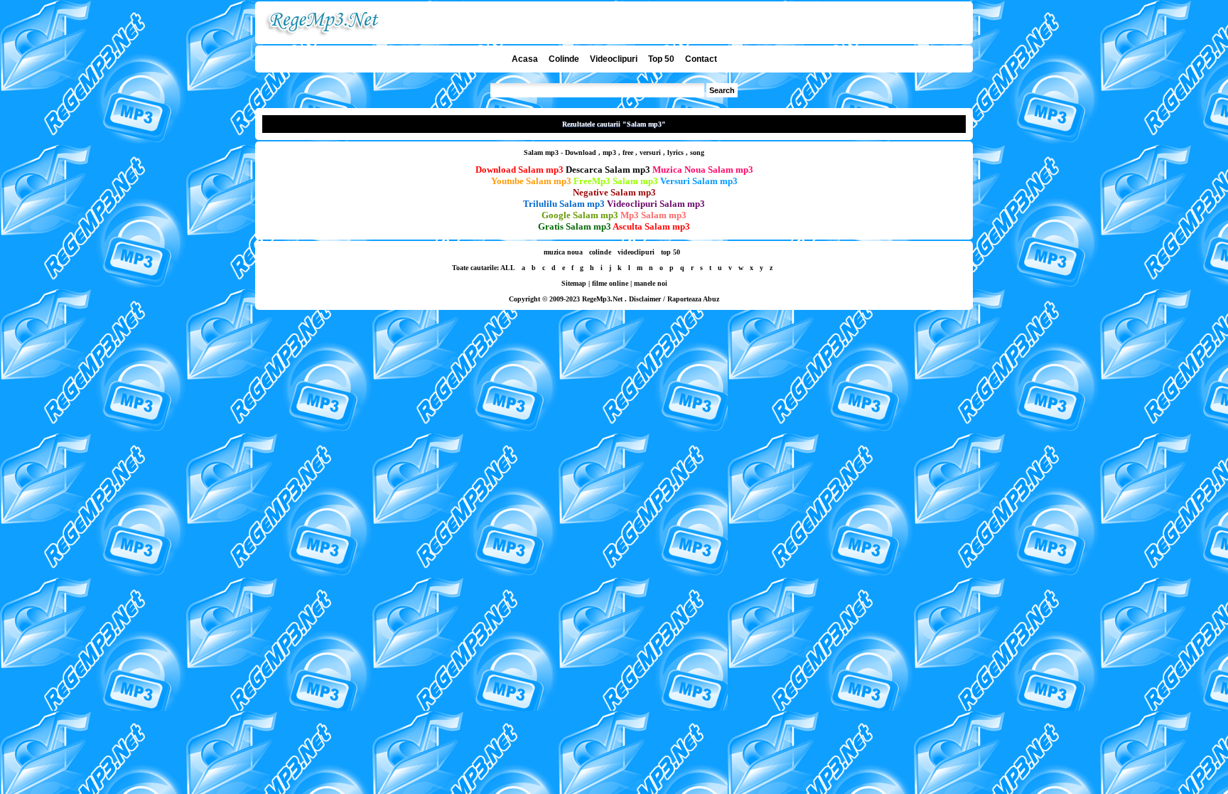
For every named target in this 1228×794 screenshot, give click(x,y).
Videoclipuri (613, 59)
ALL (507, 268)
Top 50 (661, 59)
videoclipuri (636, 252)
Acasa (525, 59)
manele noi (650, 283)
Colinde (564, 59)
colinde (600, 252)
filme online (610, 283)
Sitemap (573, 283)
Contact (701, 59)
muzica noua (563, 252)
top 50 (670, 252)
